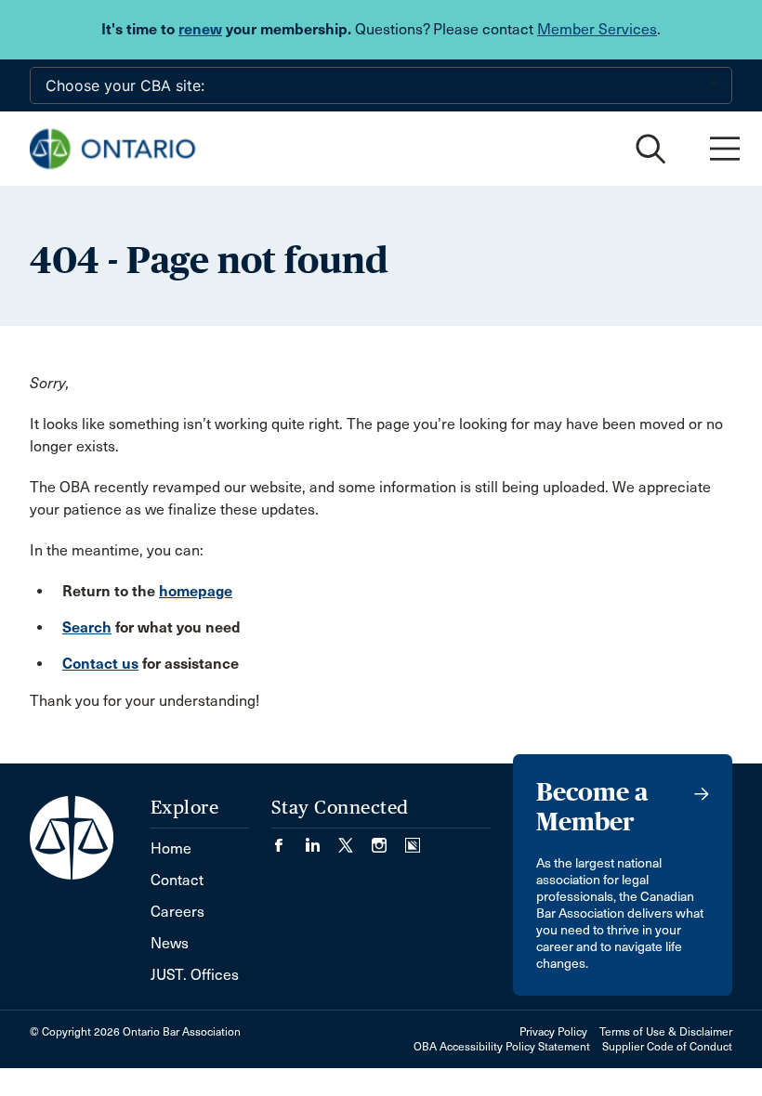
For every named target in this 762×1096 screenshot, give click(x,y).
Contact (177, 880)
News (170, 943)
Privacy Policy (553, 1031)
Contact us (100, 663)
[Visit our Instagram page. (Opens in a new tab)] (388, 839)
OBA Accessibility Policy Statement (502, 1046)
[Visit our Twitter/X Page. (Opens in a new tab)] (355, 839)
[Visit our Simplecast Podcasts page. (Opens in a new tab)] (412, 839)
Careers (177, 911)
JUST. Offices (195, 975)
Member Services (597, 29)
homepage (195, 591)
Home (171, 848)
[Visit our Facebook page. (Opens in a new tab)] (288, 839)
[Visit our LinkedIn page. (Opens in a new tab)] (321, 839)
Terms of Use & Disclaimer (665, 1031)
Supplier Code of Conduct (667, 1046)
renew (200, 29)
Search (87, 627)
